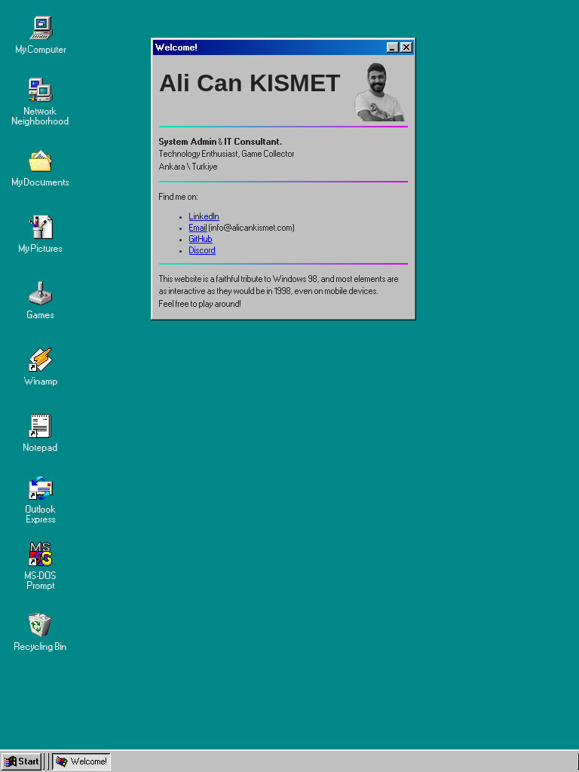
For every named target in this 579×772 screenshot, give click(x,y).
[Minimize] (393, 47)
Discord (202, 250)
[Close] (406, 47)
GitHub (201, 239)
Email (198, 227)
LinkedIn (204, 216)
